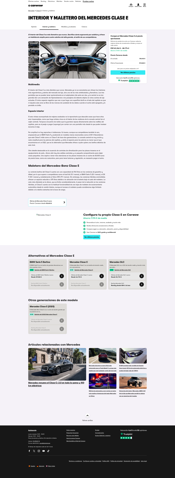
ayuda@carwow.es (45, 443)
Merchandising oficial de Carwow (75, 441)
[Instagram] (39, 451)
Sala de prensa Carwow (73, 438)
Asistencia (32, 430)
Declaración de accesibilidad (132, 461)
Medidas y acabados (68, 27)
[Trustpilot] (128, 80)
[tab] (34, 27)
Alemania (41, 466)
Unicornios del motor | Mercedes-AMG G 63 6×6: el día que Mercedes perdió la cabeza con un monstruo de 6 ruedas (132, 393)
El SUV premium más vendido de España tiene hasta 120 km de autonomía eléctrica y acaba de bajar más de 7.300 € (132, 368)
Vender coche (69, 1)
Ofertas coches (33, 1)
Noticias (78, 1)
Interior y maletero (49, 27)
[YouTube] (43, 451)
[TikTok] (48, 451)
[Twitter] (34, 451)
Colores (84, 27)
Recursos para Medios (72, 435)
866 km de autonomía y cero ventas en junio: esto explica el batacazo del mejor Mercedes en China (102, 393)
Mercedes (31, 11)
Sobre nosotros (70, 430)
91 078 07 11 (36, 441)
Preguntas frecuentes (72, 433)
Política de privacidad (116, 461)
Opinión (34, 27)
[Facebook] (29, 451)
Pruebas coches (88, 1)
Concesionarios (99, 433)
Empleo (97, 430)
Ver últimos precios (128, 72)
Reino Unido (51, 466)
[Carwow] (35, 6)
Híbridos (59, 1)
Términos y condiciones (75, 461)
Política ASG (105, 461)
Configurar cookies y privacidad (92, 461)
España (33, 466)
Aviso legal (144, 461)
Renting (43, 1)
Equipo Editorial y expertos (102, 435)
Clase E (38, 11)
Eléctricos (51, 1)
